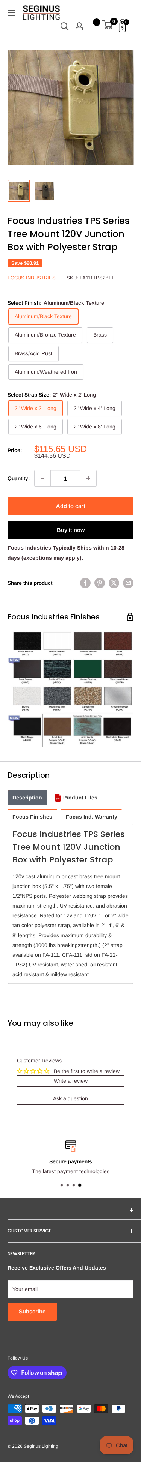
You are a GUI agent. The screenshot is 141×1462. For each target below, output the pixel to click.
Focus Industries (32, 278)
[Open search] (65, 26)
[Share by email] (128, 583)
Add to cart (70, 506)
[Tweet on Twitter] (114, 583)
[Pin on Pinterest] (99, 583)
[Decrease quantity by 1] (42, 478)
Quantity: (19, 478)
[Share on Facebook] (85, 583)
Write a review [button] (71, 1081)
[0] (107, 26)
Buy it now (71, 530)
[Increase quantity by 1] (88, 478)
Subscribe (32, 1311)
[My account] (79, 26)
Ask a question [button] (70, 1098)
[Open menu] (11, 13)
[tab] (27, 797)
